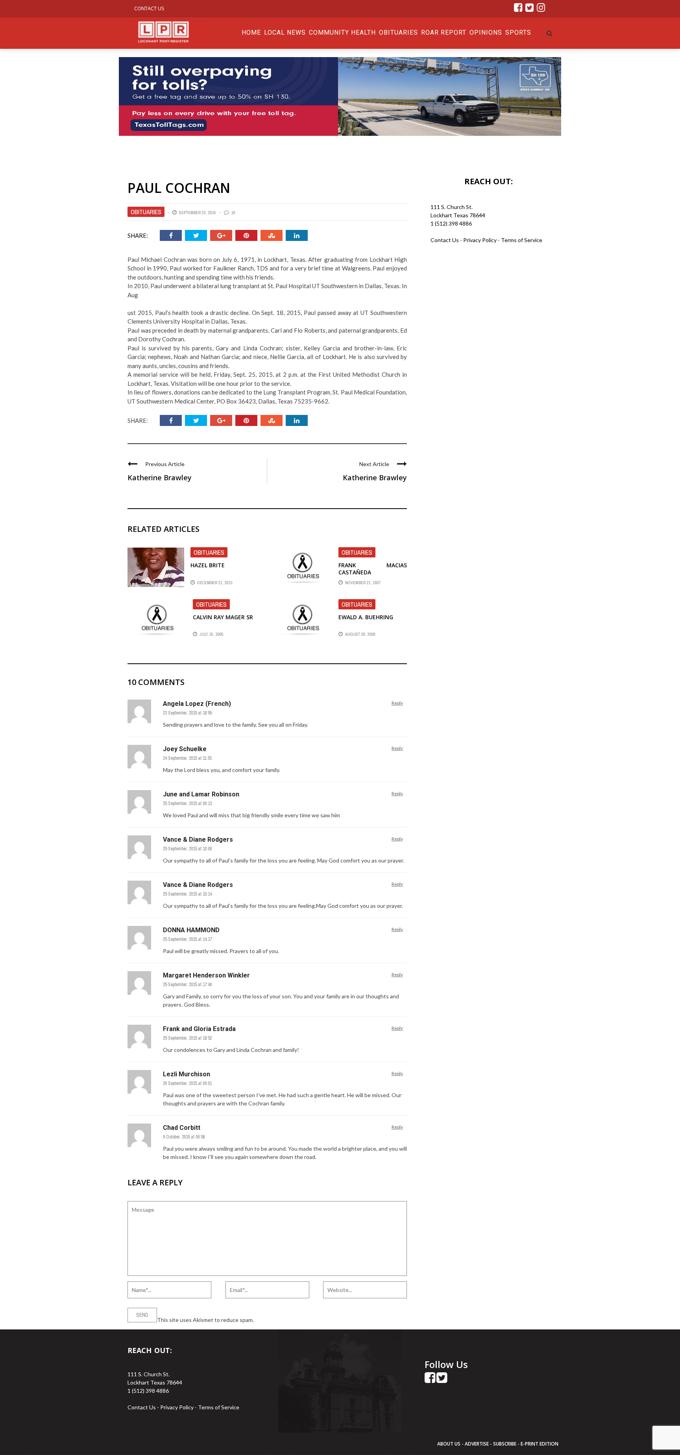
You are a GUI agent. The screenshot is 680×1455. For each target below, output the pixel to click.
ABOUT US (449, 1443)
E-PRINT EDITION (539, 1443)
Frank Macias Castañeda (372, 568)
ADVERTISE (477, 1443)
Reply (397, 703)
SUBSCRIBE (505, 1443)
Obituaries (398, 32)
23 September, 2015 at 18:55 (187, 713)
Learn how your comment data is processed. (309, 1319)
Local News (285, 32)
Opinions (485, 32)
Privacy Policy (480, 240)
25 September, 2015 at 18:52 (187, 1038)
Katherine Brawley (160, 477)
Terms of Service (521, 240)
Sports (518, 32)
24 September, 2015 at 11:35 (187, 758)
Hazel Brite (207, 565)
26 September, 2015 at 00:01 (187, 1083)
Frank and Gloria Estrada (199, 1029)
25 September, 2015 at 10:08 (187, 849)
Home (251, 32)
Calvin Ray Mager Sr (223, 617)
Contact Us (149, 8)
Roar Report (443, 32)
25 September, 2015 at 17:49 (187, 984)
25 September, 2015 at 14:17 (187, 939)
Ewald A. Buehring (365, 617)
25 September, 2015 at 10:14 (187, 894)
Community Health (342, 32)
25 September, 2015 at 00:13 (187, 803)
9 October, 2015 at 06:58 (184, 1137)
